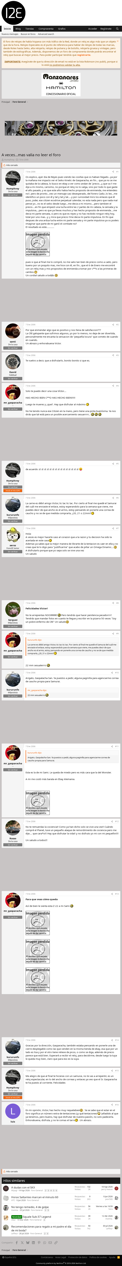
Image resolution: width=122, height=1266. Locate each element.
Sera (110, 1209)
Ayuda (112, 1257)
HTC (13, 1200)
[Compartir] (113, 172)
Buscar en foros (28, 34)
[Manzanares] (61, 85)
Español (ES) (10, 1257)
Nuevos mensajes (10, 34)
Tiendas (29, 28)
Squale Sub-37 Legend (37, 1216)
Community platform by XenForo (61, 1263)
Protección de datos (77, 1257)
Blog (18, 28)
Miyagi (14, 1190)
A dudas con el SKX (23, 1187)
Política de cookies (98, 1257)
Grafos (61, 28)
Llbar (13, 1219)
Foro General (37, 1190)
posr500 (109, 1199)
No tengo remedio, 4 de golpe (30, 1207)
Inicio (7, 28)
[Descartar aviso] (117, 41)
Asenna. (14, 1210)
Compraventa (46, 28)
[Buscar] (117, 29)
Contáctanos (47, 1257)
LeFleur (14, 1233)
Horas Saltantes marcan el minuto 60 (34, 1197)
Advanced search (46, 34)
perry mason (107, 1189)
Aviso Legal (60, 1257)
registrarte (83, 54)
